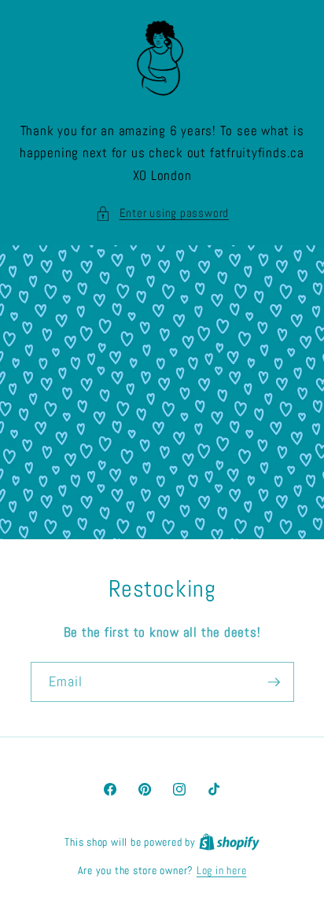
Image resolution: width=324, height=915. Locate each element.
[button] (162, 213)
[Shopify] (229, 842)
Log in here (221, 870)
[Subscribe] (274, 682)
